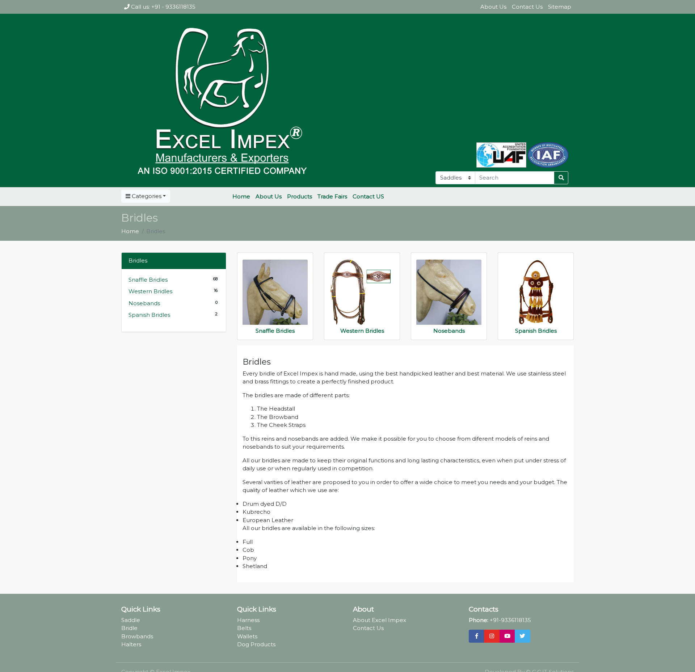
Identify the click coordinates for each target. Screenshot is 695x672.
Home (241, 196)
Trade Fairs (332, 196)
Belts (244, 628)
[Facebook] (476, 636)
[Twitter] (522, 636)
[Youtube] (507, 636)
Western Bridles (150, 291)
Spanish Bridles (149, 314)
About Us (493, 6)
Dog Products (256, 644)
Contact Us (527, 6)
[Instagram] (492, 636)
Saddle (130, 620)
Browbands (137, 636)
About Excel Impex (379, 620)
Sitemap (559, 6)
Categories (145, 196)
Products (299, 196)
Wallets (247, 636)
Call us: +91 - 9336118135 (162, 6)
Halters (131, 644)
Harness (248, 620)
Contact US (368, 196)
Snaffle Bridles (148, 279)
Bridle (129, 628)
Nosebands (144, 303)
